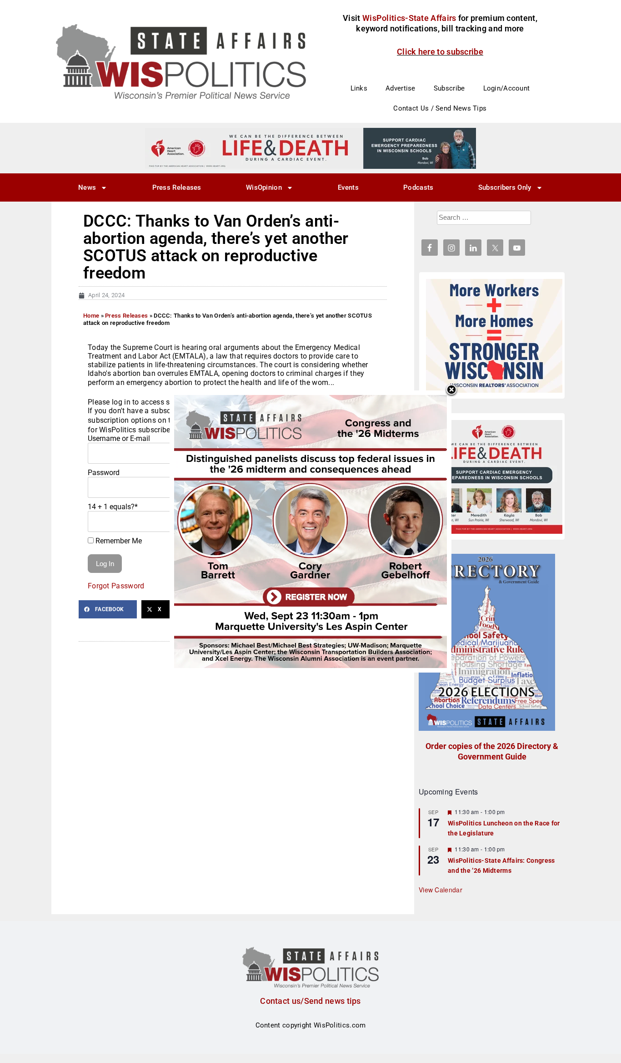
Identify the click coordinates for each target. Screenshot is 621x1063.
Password (104, 472)
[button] (108, 609)
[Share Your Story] (494, 477)
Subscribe (449, 88)
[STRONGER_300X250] (494, 336)
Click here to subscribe (440, 51)
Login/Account (506, 88)
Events (348, 187)
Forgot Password (116, 586)
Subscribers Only (504, 187)
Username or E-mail (119, 438)
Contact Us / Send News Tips (439, 108)
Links (359, 88)
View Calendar (440, 889)
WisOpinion (264, 187)
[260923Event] (310, 531)
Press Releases (176, 187)
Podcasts (418, 187)
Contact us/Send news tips (310, 1001)
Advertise (401, 88)
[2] (310, 148)
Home (91, 315)
